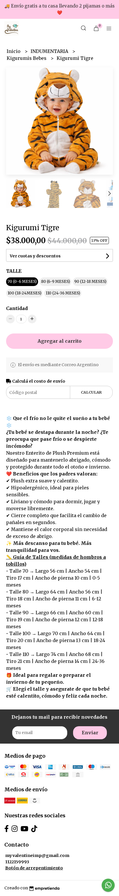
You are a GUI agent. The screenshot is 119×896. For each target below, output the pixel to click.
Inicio (14, 51)
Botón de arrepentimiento (34, 868)
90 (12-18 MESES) (90, 281)
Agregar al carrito (59, 341)
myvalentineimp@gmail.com (37, 855)
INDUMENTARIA (50, 51)
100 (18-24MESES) (24, 293)
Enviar (90, 732)
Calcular (91, 392)
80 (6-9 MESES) (55, 281)
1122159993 (17, 861)
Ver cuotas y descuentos (35, 256)
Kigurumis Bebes (27, 58)
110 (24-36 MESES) (63, 293)
